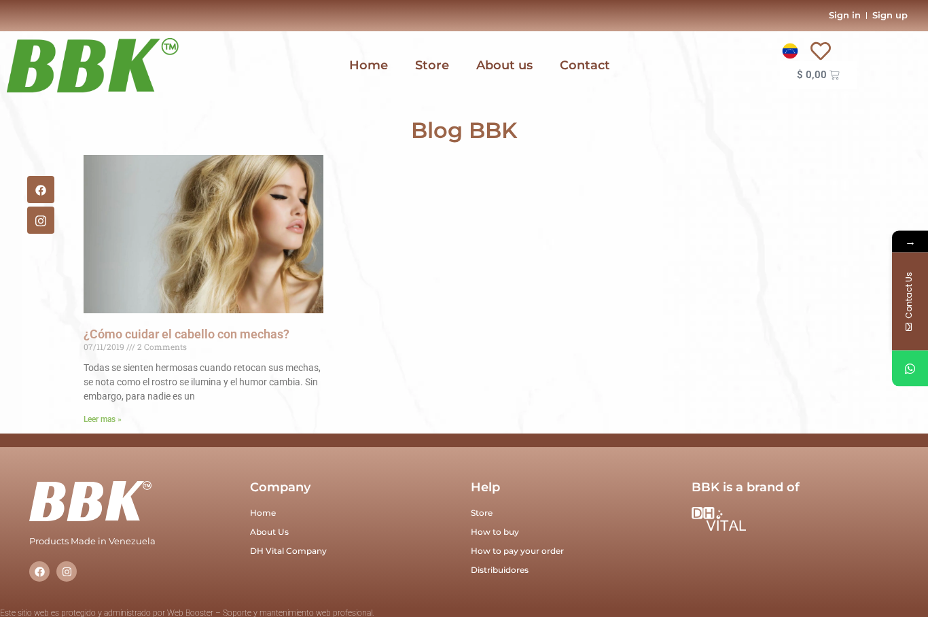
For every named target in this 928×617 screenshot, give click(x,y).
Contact (585, 65)
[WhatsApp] (910, 369)
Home (368, 65)
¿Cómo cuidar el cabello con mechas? (186, 334)
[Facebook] (40, 189)
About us (504, 65)
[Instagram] (66, 571)
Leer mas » (103, 419)
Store (432, 65)
